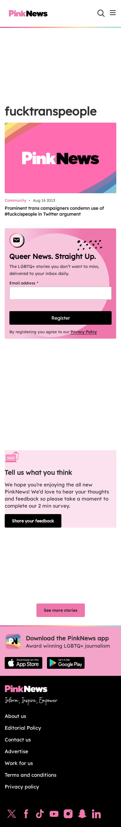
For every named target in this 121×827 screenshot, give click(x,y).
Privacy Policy (83, 331)
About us (15, 716)
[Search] (101, 13)
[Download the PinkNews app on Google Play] (66, 663)
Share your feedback (33, 520)
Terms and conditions (30, 775)
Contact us (18, 739)
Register (60, 318)
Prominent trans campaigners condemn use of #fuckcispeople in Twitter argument (54, 211)
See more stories (61, 610)
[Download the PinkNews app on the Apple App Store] (23, 663)
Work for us (19, 763)
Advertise (16, 751)
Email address (31, 283)
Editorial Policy (23, 728)
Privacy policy (22, 786)
